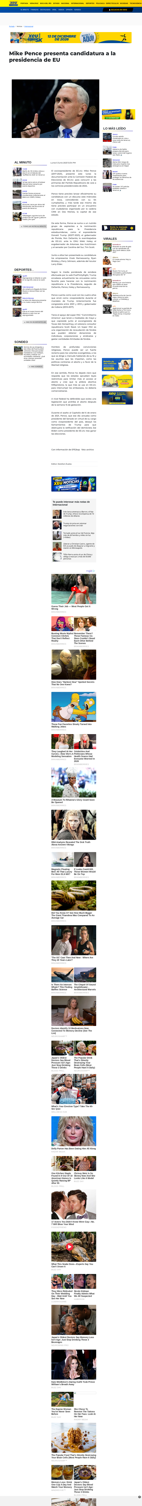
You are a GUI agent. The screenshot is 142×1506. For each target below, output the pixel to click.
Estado (56, 3)
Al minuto (25, 10)
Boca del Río (45, 3)
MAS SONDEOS (36, 366)
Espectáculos (112, 3)
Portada (24, 3)
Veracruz (34, 3)
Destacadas (45, 10)
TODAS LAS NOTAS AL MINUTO (34, 226)
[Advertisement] (30, 247)
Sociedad (124, 3)
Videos (61, 10)
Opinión (69, 10)
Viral (54, 10)
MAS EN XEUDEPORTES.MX (36, 322)
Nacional (65, 3)
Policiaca (100, 3)
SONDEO (21, 342)
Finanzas (34, 10)
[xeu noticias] (13, 3)
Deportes (90, 3)
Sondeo (77, 10)
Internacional (77, 3)
